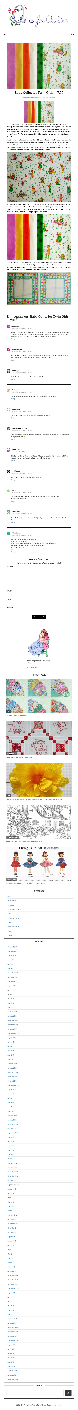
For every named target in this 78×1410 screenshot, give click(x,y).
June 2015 (11, 1046)
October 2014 (12, 1081)
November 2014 (13, 1076)
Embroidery (11, 905)
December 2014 (13, 1072)
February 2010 (12, 1319)
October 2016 (12, 977)
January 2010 (12, 1323)
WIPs (9, 914)
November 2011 (13, 1228)
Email (9, 599)
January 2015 (12, 1068)
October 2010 (12, 1284)
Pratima (14, 449)
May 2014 (11, 1102)
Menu (72, 34)
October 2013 (12, 1128)
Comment (11, 567)
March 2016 (11, 1007)
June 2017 (11, 964)
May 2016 (11, 999)
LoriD (13, 471)
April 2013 (11, 1154)
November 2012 (13, 1176)
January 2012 (12, 1219)
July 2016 (11, 990)
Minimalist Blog (45, 1405)
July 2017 (11, 960)
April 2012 (11, 1206)
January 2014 (12, 1120)
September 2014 (13, 1085)
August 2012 (12, 1189)
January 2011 (12, 1271)
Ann (13, 326)
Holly (13, 390)
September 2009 (13, 1340)
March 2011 (11, 1262)
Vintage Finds (12, 935)
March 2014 (11, 1111)
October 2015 (12, 1029)
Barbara (14, 349)
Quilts (9, 896)
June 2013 (11, 1146)
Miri (12, 490)
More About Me (32, 667)
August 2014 (12, 1089)
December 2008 (13, 1379)
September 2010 (13, 1288)
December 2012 (13, 1172)
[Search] (68, 1393)
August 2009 (12, 1345)
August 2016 (12, 986)
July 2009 (11, 1349)
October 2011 (12, 1232)
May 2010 (11, 1306)
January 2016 (12, 1016)
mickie (13, 511)
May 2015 (11, 1051)
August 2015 (12, 1038)
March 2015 (11, 1059)
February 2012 (12, 1215)
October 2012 (12, 1180)
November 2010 (13, 1280)
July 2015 (11, 1042)
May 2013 (11, 1150)
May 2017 (11, 968)
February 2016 (12, 1012)
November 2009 (13, 1332)
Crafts (10, 931)
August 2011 (12, 1241)
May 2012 (11, 1202)
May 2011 (11, 1254)
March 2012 (11, 1210)
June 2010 (11, 1301)
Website (10, 608)
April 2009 (11, 1362)
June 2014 (11, 1098)
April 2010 (11, 1310)
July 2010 (11, 1297)
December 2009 (13, 1327)
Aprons (10, 922)
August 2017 (12, 955)
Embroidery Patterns (14, 909)
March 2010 (11, 1314)
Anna (13, 409)
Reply (13, 339)
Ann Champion (17, 428)
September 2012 (13, 1185)
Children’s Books (13, 918)
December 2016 (13, 973)
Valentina (15, 533)
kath (13, 370)
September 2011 (13, 1236)
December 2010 (13, 1275)
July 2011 (11, 1245)
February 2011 (12, 1267)
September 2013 (13, 1133)
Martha (52, 98)
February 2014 (12, 1115)
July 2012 (11, 1193)
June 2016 (11, 994)
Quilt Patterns (12, 901)
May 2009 (11, 1358)
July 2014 (11, 1094)
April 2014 (11, 1107)
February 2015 (12, 1063)
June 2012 (11, 1198)
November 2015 (13, 1025)
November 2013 (13, 1124)
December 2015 (13, 1020)
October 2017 (12, 947)
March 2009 (11, 1366)
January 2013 (12, 1167)
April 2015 (11, 1055)
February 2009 (12, 1371)
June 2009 (11, 1353)
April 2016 (11, 1003)
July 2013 (11, 1141)
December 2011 (13, 1224)
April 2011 (11, 1258)
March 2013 (11, 1159)
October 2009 (12, 1336)
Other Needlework (14, 926)
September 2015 (13, 1033)
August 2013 (12, 1137)
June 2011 (11, 1249)
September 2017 (13, 951)
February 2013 (12, 1163)
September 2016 (13, 981)
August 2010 (12, 1293)
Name (9, 591)
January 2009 (12, 1375)
